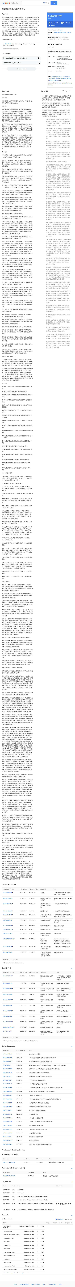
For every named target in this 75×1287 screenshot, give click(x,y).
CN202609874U (7, 1144)
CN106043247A (7, 1072)
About (15, 1284)
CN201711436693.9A (9, 1162)
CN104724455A (7, 914)
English (60, 30)
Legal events (51, 78)
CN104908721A (7, 920)
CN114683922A (7, 1011)
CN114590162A (7, 1005)
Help (60, 1284)
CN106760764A (7, 1084)
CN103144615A (7, 898)
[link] (21, 45)
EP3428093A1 (7, 1065)
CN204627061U (7, 1137)
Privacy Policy (52, 1284)
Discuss (50, 85)
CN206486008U (7, 1095)
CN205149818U (7, 1133)
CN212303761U (7, 1129)
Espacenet (59, 83)
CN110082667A (7, 983)
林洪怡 (64, 32)
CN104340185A (7, 911)
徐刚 (68, 32)
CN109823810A (7, 1106)
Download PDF (55, 23)
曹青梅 (60, 32)
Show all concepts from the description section (16, 1273)
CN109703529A (7, 976)
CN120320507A (7, 1121)
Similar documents (61, 78)
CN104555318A (7, 1103)
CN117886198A (7, 1091)
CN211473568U (7, 1118)
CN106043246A (7, 926)
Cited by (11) (66, 76)
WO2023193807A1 (8, 1027)
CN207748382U (7, 1110)
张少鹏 (55, 32)
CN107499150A (7, 952)
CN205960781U (7, 929)
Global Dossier (67, 83)
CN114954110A (7, 1016)
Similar (53, 25)
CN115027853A (7, 1022)
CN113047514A (7, 994)
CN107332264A (7, 946)
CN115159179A (7, 1087)
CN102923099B (7, 903)
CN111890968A (7, 988)
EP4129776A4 (7, 1031)
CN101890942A (7, 892)
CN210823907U (7, 1114)
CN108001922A (7, 1080)
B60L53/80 (8, 44)
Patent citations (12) (56, 76)
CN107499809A (7, 1057)
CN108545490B (7, 1069)
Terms (44, 1284)
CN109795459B (7, 1054)
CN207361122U (7, 1076)
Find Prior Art (67, 23)
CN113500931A (7, 999)
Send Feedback (24, 1284)
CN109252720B (7, 1099)
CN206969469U (7, 1061)
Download (60, 1219)
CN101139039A (7, 1125)
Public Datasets (35, 1284)
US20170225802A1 (8, 939)
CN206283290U (7, 933)
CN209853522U (7, 1140)
